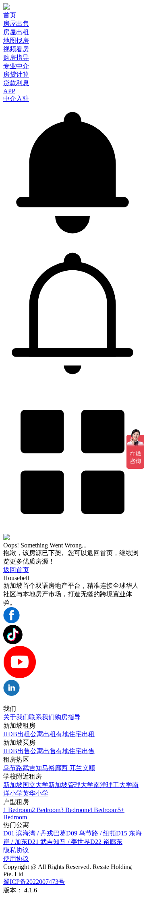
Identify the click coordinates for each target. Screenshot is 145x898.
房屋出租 (16, 32)
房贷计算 (16, 74)
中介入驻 (16, 98)
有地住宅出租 (75, 734)
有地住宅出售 (75, 751)
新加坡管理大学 (70, 784)
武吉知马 (35, 767)
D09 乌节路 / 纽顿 (91, 833)
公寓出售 (43, 751)
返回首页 (16, 569)
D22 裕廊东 (106, 841)
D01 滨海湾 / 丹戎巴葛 (34, 833)
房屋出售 (16, 23)
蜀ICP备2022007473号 (34, 881)
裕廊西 (58, 767)
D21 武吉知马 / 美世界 (58, 841)
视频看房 (16, 49)
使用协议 (16, 858)
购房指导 (16, 57)
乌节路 (13, 767)
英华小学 (35, 793)
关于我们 (16, 717)
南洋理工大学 (112, 784)
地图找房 (16, 40)
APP (9, 91)
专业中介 (16, 66)
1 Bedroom (17, 809)
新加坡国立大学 (25, 784)
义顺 (88, 767)
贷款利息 (16, 82)
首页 (9, 15)
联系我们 (42, 717)
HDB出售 (16, 751)
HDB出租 (16, 734)
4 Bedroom (103, 809)
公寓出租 (43, 734)
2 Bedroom (46, 809)
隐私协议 (16, 850)
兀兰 (75, 767)
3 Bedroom (74, 809)
